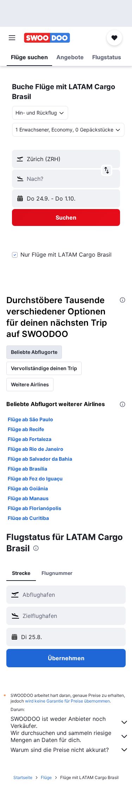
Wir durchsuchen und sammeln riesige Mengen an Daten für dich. (61, 736)
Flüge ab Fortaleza (29, 439)
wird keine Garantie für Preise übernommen (67, 701)
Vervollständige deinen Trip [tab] (44, 368)
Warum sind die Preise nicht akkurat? (60, 749)
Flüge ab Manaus (28, 498)
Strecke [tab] (21, 573)
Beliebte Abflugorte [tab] (34, 352)
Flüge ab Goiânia (28, 488)
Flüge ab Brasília (27, 469)
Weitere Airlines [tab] (30, 384)
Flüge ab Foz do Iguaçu (35, 479)
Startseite (22, 777)
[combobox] (72, 595)
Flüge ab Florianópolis (34, 508)
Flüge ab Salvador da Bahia (40, 459)
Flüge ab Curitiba (28, 518)
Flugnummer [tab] (57, 573)
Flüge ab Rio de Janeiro (35, 449)
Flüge (46, 777)
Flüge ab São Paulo (30, 419)
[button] (12, 37)
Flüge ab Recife (26, 429)
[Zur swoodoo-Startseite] (47, 38)
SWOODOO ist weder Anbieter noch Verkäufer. (58, 722)
